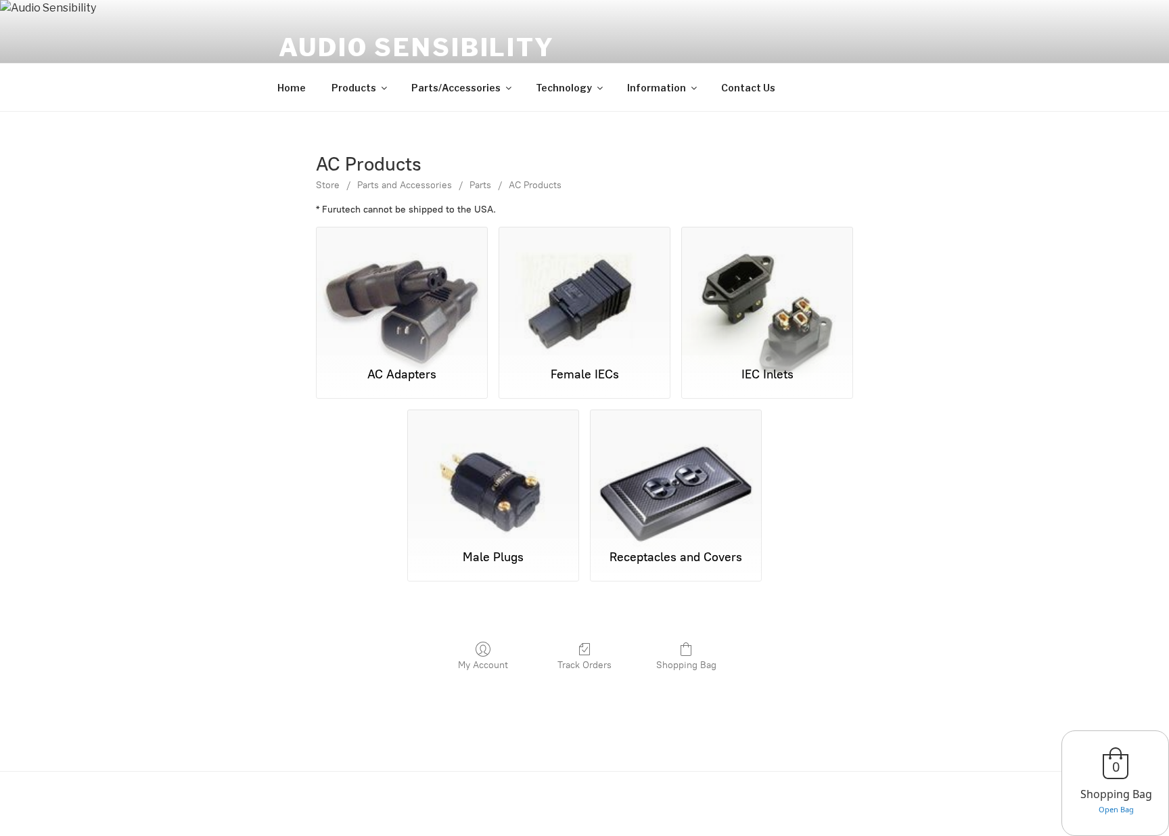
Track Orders (584, 665)
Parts (480, 185)
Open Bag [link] (1116, 809)
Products (353, 87)
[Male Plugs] (493, 473)
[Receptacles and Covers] (676, 473)
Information (656, 87)
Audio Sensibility (417, 47)
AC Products (535, 185)
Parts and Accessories (404, 185)
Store (328, 185)
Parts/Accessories (456, 87)
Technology (564, 87)
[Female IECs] (584, 291)
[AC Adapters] (402, 291)
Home (291, 87)
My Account (483, 665)
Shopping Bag (686, 665)
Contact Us (748, 87)
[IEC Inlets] (767, 291)
